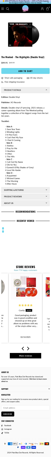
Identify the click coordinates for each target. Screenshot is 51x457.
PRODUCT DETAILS (12, 90)
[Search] (7, 8)
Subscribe (7, 414)
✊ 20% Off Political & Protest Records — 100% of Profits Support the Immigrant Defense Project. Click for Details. (25, 2)
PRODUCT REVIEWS (13, 196)
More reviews (25, 355)
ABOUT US (8, 203)
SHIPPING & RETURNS (14, 190)
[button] (47, 8)
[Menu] (2, 8)
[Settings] (42, 8)
